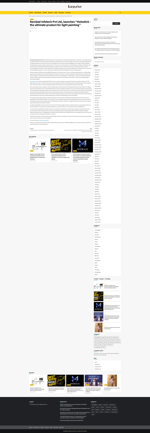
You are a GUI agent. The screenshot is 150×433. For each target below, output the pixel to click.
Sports (96, 267)
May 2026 (97, 76)
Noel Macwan (33, 81)
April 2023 (97, 163)
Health (58, 1)
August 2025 (97, 97)
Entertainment (44, 1)
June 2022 (97, 186)
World (96, 274)
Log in (96, 362)
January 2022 (97, 198)
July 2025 (97, 100)
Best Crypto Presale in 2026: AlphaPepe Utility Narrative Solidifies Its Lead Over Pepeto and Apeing (60, 156)
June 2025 (97, 102)
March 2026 (97, 81)
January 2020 (97, 222)
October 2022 (97, 177)
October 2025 (97, 93)
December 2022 (98, 172)
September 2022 (98, 179)
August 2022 (97, 182)
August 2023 (97, 154)
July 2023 (97, 156)
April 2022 (97, 191)
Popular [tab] (101, 279)
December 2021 (98, 201)
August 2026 (97, 69)
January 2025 (97, 114)
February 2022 (98, 196)
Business (38, 1)
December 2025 (98, 88)
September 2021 (98, 208)
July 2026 (97, 72)
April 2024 (97, 135)
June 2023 (97, 158)
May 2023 (97, 161)
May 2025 (97, 104)
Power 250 (97, 258)
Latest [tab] (96, 279)
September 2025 (98, 95)
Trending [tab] (107, 279)
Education (54, 1)
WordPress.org (98, 369)
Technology (68, 1)
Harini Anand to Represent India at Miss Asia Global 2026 (106, 53)
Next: (78, 130)
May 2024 (97, 133)
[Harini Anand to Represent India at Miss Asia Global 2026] (98, 327)
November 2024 (98, 119)
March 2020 (97, 217)
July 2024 (97, 128)
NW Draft (97, 255)
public (96, 262)
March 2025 (97, 109)
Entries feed (97, 364)
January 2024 (97, 142)
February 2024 (98, 140)
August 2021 (97, 210)
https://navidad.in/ (44, 120)
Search (95, 19)
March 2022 (97, 193)
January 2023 (97, 170)
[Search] (120, 13)
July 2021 (97, 212)
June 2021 (97, 215)
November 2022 (98, 175)
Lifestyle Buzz (97, 246)
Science (96, 265)
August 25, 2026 (33, 160)
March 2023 (97, 165)
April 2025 (97, 107)
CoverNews (78, 431)
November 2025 (98, 90)
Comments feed (98, 366)
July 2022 (97, 184)
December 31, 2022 (34, 27)
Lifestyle (49, 1)
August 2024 (97, 126)
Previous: (42, 129)
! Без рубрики (97, 230)
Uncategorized (98, 272)
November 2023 (98, 147)
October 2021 (97, 205)
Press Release (97, 260)
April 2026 (97, 79)
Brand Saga (62, 1)
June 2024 (97, 130)
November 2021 (98, 203)
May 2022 (97, 189)
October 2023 (97, 149)
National (96, 248)
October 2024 (97, 121)
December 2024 (98, 116)
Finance (96, 239)
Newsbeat (97, 253)
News (96, 251)
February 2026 (98, 83)
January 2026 (97, 86)
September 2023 (98, 151)
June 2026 (97, 74)
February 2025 (98, 112)
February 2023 (98, 168)
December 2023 (98, 144)
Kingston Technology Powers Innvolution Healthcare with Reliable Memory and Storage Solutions (37, 156)
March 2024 (97, 137)
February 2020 (98, 219)
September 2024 (98, 123)
